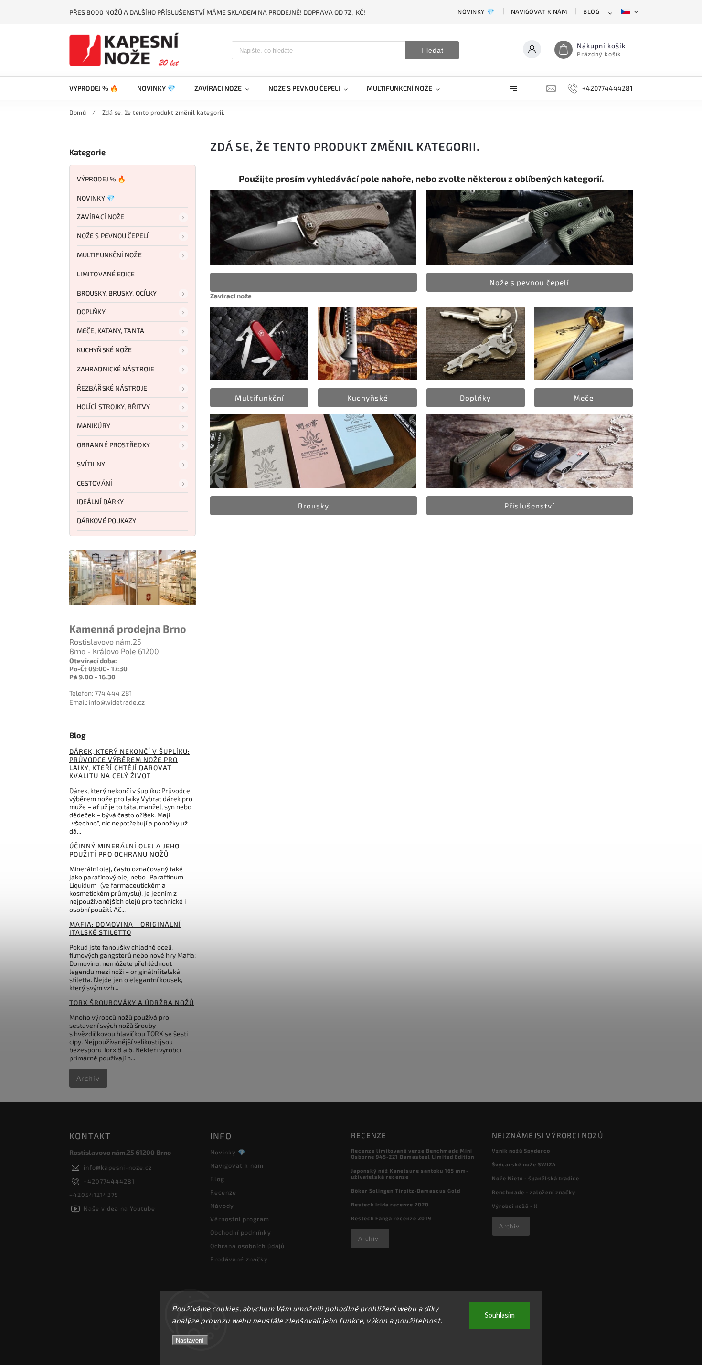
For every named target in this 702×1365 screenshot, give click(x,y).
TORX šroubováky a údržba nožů (131, 1002)
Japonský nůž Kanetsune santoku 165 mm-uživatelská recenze (409, 1173)
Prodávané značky (239, 1259)
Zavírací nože (100, 216)
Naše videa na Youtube (119, 1208)
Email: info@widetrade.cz (107, 702)
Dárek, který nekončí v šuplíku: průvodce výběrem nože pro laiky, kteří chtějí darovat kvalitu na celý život (129, 763)
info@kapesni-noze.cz (118, 1167)
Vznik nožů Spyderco (521, 1150)
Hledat (432, 50)
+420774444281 (109, 1181)
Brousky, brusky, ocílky (117, 293)
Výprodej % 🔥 (101, 179)
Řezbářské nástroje (112, 388)
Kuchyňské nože (104, 350)
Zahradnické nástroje (115, 369)
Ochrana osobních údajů (247, 1245)
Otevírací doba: (93, 660)
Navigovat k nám (539, 11)
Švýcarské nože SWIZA (524, 1164)
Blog (591, 11)
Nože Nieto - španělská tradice (535, 1178)
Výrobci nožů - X (515, 1206)
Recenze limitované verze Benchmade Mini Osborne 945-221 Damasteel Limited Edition (412, 1153)
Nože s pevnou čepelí (113, 236)
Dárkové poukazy (107, 521)
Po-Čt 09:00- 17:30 (98, 669)
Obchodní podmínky (240, 1232)
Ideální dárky (100, 501)
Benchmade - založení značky (533, 1192)
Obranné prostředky (113, 445)
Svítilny (91, 464)
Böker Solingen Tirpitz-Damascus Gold (405, 1190)
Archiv (88, 1078)
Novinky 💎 (476, 11)
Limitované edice (106, 274)
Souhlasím (500, 1316)
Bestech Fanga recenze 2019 (391, 1218)
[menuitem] (98, 88)
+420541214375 (93, 1194)
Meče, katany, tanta (110, 331)
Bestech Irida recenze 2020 (390, 1204)
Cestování (94, 483)
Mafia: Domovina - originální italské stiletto (125, 928)
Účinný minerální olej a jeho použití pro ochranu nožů (124, 850)
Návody (222, 1205)
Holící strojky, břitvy (113, 406)
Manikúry (93, 426)
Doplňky (91, 311)
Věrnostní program (239, 1219)
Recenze (223, 1192)
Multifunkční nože (109, 255)
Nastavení (190, 1340)
